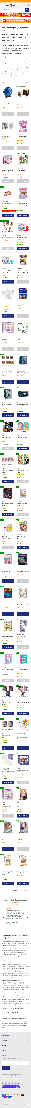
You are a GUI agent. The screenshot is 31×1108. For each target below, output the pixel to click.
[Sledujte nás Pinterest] (12, 1083)
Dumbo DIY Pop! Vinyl (7, 304)
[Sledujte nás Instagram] (9, 1083)
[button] (4, 917)
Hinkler (19, 768)
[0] (28, 5)
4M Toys (3, 501)
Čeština (4, 1075)
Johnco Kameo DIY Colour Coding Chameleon (23, 371)
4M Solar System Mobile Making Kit (7, 504)
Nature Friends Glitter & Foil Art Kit (22, 838)
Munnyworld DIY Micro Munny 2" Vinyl (22, 238)
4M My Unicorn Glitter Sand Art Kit (22, 504)
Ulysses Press (20, 634)
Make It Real (4, 168)
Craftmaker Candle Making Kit (6, 338)
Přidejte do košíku (8, 215)
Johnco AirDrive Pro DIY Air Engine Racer (23, 405)
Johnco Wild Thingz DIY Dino (7, 371)
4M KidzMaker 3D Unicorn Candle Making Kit (8, 570)
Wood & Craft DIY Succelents (6, 703)
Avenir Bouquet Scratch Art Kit (7, 471)
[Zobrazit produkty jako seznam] (28, 82)
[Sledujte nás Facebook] (3, 1083)
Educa (18, 802)
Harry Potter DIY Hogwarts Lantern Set (22, 170)
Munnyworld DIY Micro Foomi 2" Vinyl (7, 271)
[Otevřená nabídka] (2, 5)
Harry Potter (20, 168)
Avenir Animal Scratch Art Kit (22, 471)
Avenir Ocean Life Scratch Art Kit (6, 438)
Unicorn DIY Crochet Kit (7, 669)
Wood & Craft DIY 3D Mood (6, 736)
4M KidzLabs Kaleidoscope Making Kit (23, 570)
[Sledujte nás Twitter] (6, 1083)
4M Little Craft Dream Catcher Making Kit (7, 537)
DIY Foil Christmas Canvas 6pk (8, 772)
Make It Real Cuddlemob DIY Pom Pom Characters (8, 170)
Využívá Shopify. (5, 1104)
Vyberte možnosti (8, 382)
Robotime (4, 235)
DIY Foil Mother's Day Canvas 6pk (22, 737)
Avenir (3, 435)
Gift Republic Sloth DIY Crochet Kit (22, 670)
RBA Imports (4, 335)
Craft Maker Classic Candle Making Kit (6, 805)
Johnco (3, 369)
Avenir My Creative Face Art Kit (22, 438)
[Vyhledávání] (27, 10)
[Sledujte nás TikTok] (18, 1083)
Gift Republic (5, 667)
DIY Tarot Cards (21, 636)
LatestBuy (4, 134)
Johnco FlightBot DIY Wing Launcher (7, 405)
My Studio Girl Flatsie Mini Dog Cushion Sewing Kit (23, 204)
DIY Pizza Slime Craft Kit (7, 203)
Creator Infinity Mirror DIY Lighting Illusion (8, 103)
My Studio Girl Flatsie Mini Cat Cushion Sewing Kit (23, 136)
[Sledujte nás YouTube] (15, 1083)
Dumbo (3, 301)
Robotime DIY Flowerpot (7, 237)
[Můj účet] (24, 5)
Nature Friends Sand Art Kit (7, 838)
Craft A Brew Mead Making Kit (21, 103)
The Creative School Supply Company (22, 734)
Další (26, 890)
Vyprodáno (7, 114)
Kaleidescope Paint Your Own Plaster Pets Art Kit (23, 271)
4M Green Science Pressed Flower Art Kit (22, 603)
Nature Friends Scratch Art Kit (22, 805)
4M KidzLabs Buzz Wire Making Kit (7, 603)
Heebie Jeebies (5, 101)
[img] (15, 903)
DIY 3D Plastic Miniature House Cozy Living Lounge (23, 871)
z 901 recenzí (15, 904)
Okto (3, 700)
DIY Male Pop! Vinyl (6, 136)
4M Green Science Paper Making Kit (7, 637)
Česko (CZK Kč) (14, 1075)
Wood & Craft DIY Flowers (23, 702)
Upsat (5, 1068)
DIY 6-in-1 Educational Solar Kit (22, 338)
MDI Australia (5, 201)
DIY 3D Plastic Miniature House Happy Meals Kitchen (7, 872)
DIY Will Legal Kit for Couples (22, 304)
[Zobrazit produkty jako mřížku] (26, 82)
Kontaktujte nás (15, 1)
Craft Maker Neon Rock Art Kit (22, 771)
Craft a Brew (20, 101)
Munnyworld (20, 235)
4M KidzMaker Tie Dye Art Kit (23, 537)
